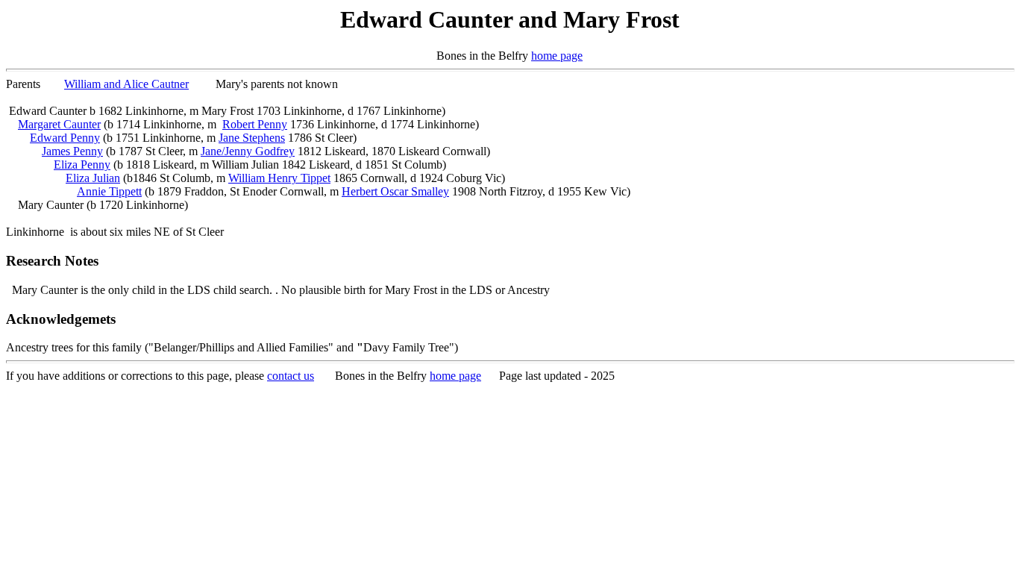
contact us (290, 375)
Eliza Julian (93, 178)
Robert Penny (254, 124)
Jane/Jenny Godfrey (248, 151)
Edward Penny (65, 137)
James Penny (72, 151)
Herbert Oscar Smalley (395, 191)
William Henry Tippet (279, 178)
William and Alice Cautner (126, 84)
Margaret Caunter (59, 124)
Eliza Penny (82, 164)
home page (557, 55)
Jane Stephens (252, 137)
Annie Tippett (109, 191)
